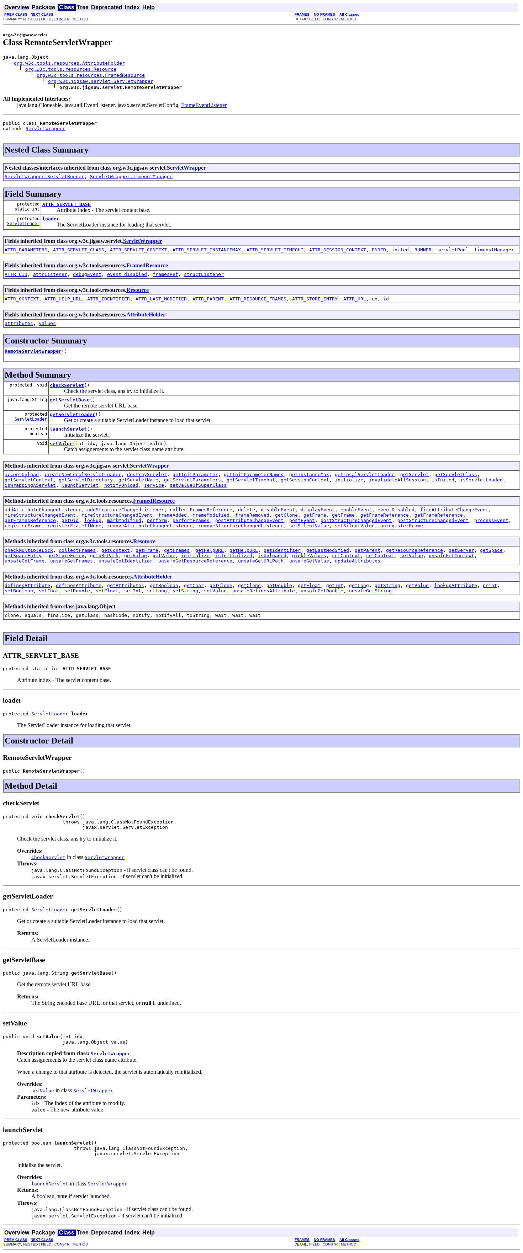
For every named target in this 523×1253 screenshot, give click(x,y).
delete (246, 509)
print (490, 585)
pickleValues (309, 555)
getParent (367, 550)
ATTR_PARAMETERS (26, 249)
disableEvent (278, 509)
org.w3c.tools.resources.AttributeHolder (69, 63)
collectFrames (77, 550)
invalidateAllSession (397, 479)
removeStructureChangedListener (241, 525)
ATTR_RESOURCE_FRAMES (257, 299)
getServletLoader (72, 414)
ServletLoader (23, 223)
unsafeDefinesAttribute (263, 590)
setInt (132, 590)
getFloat (309, 585)
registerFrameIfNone (74, 525)
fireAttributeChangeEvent (454, 509)
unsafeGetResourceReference (195, 561)
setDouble (77, 590)
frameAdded (172, 515)
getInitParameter (195, 474)
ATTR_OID (16, 274)
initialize (349, 479)
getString (387, 585)
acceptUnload (22, 474)
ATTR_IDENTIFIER (108, 299)
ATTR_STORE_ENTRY (315, 299)
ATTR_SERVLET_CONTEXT (138, 249)
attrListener (50, 274)
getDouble (279, 585)
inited (400, 249)
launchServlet (68, 429)
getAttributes (125, 585)
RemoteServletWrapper (33, 351)
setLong (157, 590)
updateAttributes (357, 561)
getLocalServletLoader (365, 474)
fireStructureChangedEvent (40, 515)
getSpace (491, 550)
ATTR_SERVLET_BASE (66, 204)
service (154, 485)
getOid (70, 520)
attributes (19, 323)
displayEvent (318, 509)
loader (50, 219)
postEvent (302, 520)
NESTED (30, 19)
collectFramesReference (201, 509)
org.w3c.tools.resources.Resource (70, 69)
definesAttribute (27, 585)
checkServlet (67, 385)
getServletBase (70, 399)
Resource (137, 290)
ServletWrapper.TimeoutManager (131, 176)
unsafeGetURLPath (261, 561)
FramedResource (147, 265)
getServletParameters (192, 479)
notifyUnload (121, 485)
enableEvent (356, 509)
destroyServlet (147, 474)
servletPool (453, 249)
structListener (204, 274)
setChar (49, 590)
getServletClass (455, 474)
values (47, 323)
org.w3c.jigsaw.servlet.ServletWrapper (100, 81)
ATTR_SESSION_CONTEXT (337, 249)
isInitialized (233, 555)
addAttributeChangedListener (43, 509)
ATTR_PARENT (208, 299)
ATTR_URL (354, 299)
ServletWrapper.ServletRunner (44, 176)
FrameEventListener (204, 105)
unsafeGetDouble (322, 590)
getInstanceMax (309, 474)
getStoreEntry (65, 555)
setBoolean (19, 590)
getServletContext (29, 479)
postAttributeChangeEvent (249, 520)
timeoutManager (494, 249)
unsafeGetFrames (71, 561)
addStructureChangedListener (125, 509)
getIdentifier (282, 550)
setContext (346, 555)
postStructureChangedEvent (356, 520)
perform (157, 520)
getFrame (314, 515)
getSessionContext (305, 479)
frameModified (210, 515)
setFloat (107, 590)
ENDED (379, 249)
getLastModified (327, 550)
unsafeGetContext (451, 555)
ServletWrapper (45, 128)
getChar (194, 585)
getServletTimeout (251, 479)
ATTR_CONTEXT (22, 299)
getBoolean (164, 585)
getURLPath (104, 555)
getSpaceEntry (23, 555)
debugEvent (87, 274)
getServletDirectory (86, 479)
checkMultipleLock (29, 550)
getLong (359, 585)
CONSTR (61, 19)
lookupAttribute (455, 585)
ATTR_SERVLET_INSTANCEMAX (207, 249)
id (386, 299)
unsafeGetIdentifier (126, 561)
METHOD (80, 19)
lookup (92, 520)
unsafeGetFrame (24, 561)
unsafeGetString (370, 590)
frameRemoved (252, 515)
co (374, 299)
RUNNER (423, 249)
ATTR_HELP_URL (62, 299)
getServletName (138, 479)
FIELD (46, 19)
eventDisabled (395, 509)
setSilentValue (309, 525)
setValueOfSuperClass (198, 485)
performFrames (191, 520)
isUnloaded (272, 555)
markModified (124, 520)
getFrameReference (384, 515)
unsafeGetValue (309, 561)
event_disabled (127, 274)
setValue (61, 443)
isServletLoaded (481, 479)
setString (185, 590)
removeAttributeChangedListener (149, 525)
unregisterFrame (401, 525)
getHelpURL (209, 550)
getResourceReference (414, 550)
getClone (286, 515)
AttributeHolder (145, 314)
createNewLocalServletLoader (82, 474)
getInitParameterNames (254, 474)
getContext (115, 550)
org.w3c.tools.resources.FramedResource (91, 75)
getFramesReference (30, 520)
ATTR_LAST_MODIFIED (161, 299)
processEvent (491, 520)
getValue (135, 555)
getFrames (177, 550)
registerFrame (23, 525)
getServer (461, 550)
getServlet (414, 474)
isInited (443, 479)
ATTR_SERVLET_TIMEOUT (275, 249)
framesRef (165, 274)
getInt (334, 585)
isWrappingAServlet (30, 485)
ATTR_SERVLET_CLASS (78, 249)
